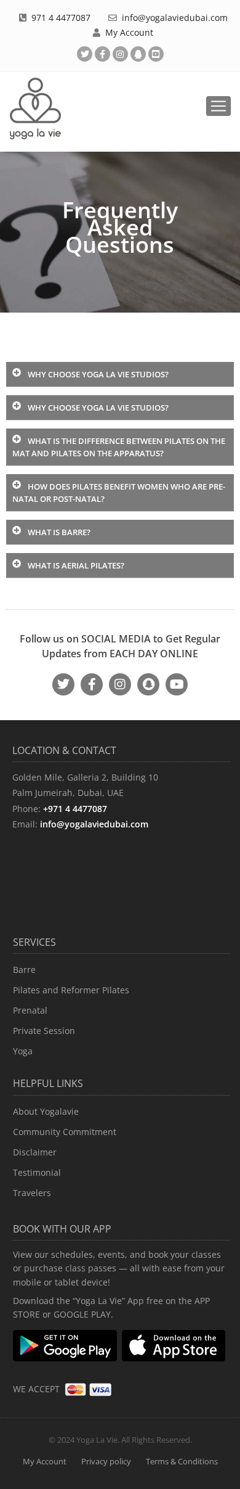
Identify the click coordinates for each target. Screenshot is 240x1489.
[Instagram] (120, 684)
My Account (129, 32)
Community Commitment (64, 1132)
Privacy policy (106, 1461)
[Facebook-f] (92, 684)
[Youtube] (156, 54)
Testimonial (37, 1172)
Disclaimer (35, 1152)
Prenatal (30, 1010)
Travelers (32, 1193)
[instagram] (120, 54)
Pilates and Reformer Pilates (71, 990)
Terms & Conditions (182, 1461)
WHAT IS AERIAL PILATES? (76, 565)
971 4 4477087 (60, 17)
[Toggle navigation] (218, 106)
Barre (24, 969)
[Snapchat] (138, 54)
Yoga (23, 1051)
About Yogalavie (46, 1111)
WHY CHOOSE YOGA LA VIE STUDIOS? (98, 374)
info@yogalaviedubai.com (175, 17)
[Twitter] (84, 54)
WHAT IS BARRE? (59, 532)
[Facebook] (102, 54)
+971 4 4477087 (75, 808)
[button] (120, 374)
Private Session (44, 1030)
